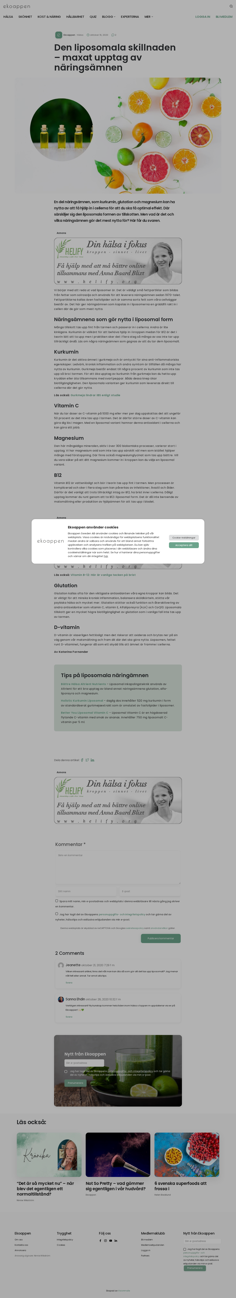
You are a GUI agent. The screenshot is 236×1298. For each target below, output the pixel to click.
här (106, 556)
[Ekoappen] (50, 541)
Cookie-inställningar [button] (183, 537)
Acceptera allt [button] (183, 545)
